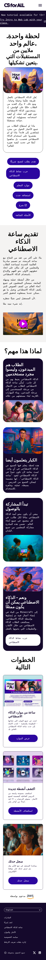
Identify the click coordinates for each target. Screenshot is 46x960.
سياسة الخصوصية (11, 937)
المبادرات (7, 917)
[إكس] (34, 953)
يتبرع (21, 205)
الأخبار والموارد (10, 932)
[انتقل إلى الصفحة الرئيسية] (14, 5)
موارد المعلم (23, 185)
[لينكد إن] (40, 953)
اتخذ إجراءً (8, 922)
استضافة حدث (23, 195)
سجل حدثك (23, 880)
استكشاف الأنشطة (23, 810)
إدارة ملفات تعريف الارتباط (15, 942)
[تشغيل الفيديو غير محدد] (23, 324)
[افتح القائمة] (40, 5)
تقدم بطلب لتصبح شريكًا (23, 161)
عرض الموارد (23, 738)
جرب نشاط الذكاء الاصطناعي (18, 173)
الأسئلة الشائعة (23, 215)
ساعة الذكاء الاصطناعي (13, 927)
